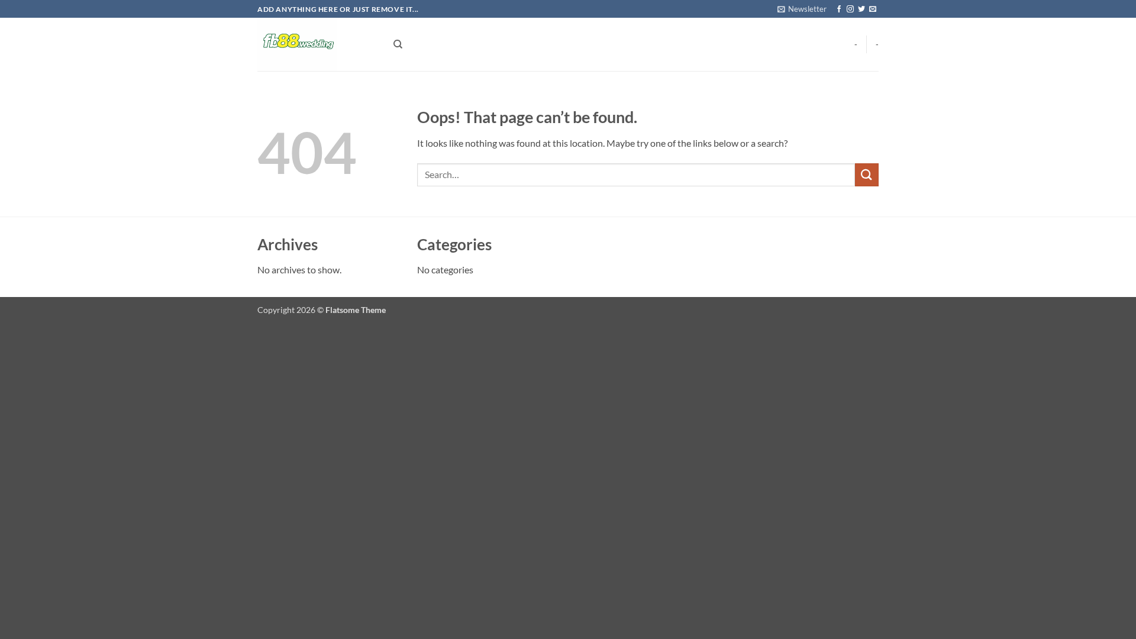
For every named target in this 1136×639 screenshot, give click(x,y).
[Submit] (867, 174)
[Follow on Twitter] (861, 9)
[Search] (397, 44)
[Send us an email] (872, 9)
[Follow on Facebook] (839, 9)
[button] (802, 9)
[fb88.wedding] (316, 44)
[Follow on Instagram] (850, 9)
